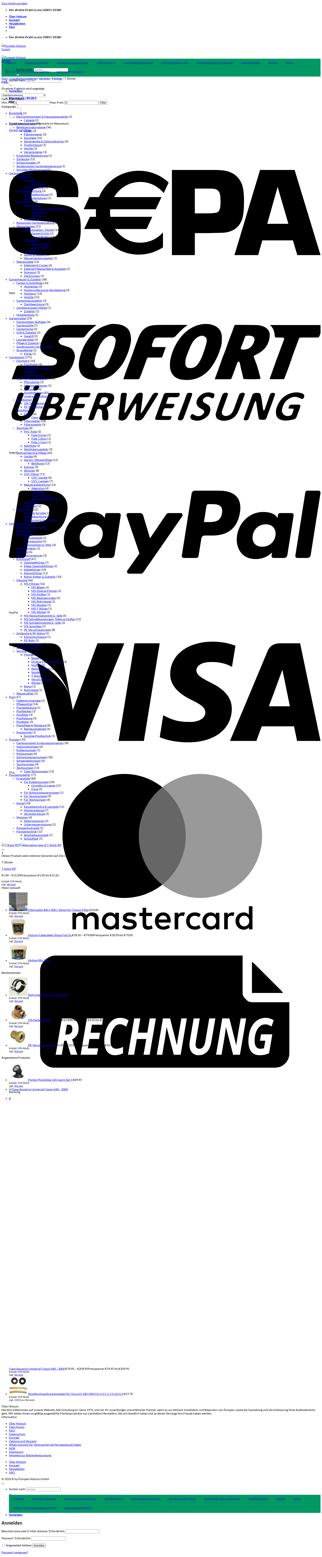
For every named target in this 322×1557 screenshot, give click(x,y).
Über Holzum (18, 16)
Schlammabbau (41, 495)
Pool (12, 697)
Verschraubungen (42, 679)
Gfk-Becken (31, 240)
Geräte (28, 456)
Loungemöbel (25, 339)
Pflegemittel (24, 704)
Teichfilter (22, 410)
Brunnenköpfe (33, 537)
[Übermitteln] (10, 85)
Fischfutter (31, 364)
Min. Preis (7, 102)
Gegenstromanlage (28, 700)
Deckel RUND (40, 237)
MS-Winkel (38, 612)
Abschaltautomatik (36, 835)
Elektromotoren (34, 821)
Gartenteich (16, 357)
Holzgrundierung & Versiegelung (44, 290)
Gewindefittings (34, 562)
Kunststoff (23, 559)
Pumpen (14, 739)
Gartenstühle (25, 325)
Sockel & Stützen (34, 254)
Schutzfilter (31, 838)
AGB (12, 1448)
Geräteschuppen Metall (31, 307)
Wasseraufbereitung (37, 484)
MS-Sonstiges (33, 626)
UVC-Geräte (39, 477)
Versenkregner (33, 152)
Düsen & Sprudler (35, 513)
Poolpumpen (24, 753)
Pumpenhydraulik (27, 828)
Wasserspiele (24, 261)
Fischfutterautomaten (38, 368)
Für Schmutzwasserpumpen (41, 792)
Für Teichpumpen (35, 799)
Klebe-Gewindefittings (38, 566)
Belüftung (37, 463)
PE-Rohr (29, 640)
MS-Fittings (31, 583)
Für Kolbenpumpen (36, 782)
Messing (21, 580)
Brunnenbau (24, 534)
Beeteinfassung (34, 187)
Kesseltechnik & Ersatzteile (41, 806)
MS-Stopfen (39, 605)
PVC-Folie (30, 431)
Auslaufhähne (25, 530)
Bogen (35, 658)
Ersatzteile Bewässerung (32, 155)
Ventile (28, 148)
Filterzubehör (32, 424)
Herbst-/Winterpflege (38, 460)
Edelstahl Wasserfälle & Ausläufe (45, 268)
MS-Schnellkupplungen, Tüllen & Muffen (49, 619)
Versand (11, 884)
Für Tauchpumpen (35, 796)
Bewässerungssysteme (30, 127)
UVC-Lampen (40, 481)
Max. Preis (56, 102)
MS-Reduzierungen (43, 598)
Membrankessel (34, 810)
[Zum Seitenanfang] (2, 1483)
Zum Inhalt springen (14, 3)
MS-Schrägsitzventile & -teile (42, 622)
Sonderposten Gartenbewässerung (38, 166)
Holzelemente (25, 314)
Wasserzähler (25, 693)
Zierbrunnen (32, 276)
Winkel (35, 683)
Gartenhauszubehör (29, 300)
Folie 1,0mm (39, 438)
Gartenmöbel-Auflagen (31, 322)
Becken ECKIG (40, 244)
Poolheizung (24, 718)
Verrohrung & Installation (40, 520)
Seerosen (30, 389)
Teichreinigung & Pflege (31, 452)
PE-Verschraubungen (37, 629)
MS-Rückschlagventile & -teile (43, 615)
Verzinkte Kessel (34, 813)
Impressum (16, 1451)
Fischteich (22, 360)
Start (4, 78)
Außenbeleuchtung (36, 194)
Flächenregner (33, 134)
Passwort (16, 1538)
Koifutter (30, 371)
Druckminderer (26, 548)
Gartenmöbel (17, 318)
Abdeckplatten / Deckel (39, 230)
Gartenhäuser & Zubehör (25, 279)
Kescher (29, 467)
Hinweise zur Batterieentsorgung (30, 1455)
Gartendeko (24, 201)
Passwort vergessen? (14, 1552)
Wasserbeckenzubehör (38, 258)
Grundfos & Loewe (43, 785)
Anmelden (39, 1545)
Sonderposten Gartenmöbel (34, 346)
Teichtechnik (24, 509)
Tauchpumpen (25, 764)
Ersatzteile (23, 778)
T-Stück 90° (8, 868)
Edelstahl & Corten (36, 265)
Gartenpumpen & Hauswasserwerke (39, 743)
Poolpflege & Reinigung (31, 725)
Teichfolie (22, 428)
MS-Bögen (38, 587)
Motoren (22, 817)
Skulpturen (38, 212)
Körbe (28, 353)
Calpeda (29, 120)
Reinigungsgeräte (35, 729)
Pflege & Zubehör (27, 343)
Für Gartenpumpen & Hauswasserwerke (42, 116)
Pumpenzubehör (19, 775)
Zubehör (29, 311)
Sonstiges (30, 138)
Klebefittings (32, 569)
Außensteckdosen (35, 198)
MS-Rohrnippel (41, 601)
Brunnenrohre (33, 541)
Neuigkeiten (17, 23)
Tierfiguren (38, 215)
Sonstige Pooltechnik (37, 736)
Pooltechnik (24, 732)
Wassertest (31, 502)
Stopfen (36, 672)
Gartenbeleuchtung (29, 191)
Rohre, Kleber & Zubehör (40, 576)
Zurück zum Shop (20, 130)
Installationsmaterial (23, 78)
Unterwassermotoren (38, 824)
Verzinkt (44, 78)
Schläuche (22, 159)
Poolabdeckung (26, 707)
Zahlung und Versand (22, 1441)
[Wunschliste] (2, 849)
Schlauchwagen (26, 162)
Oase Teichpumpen (36, 771)
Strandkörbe (24, 350)
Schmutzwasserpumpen (31, 757)
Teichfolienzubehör (36, 449)
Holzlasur (30, 293)
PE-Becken (31, 251)
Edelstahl (22, 552)
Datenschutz (17, 1434)
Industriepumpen (27, 746)
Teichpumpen (25, 767)
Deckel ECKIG (40, 233)
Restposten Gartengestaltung (35, 222)
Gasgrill (29, 336)
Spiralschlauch (33, 644)
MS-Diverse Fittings (44, 591)
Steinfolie (30, 445)
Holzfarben (31, 286)
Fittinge (57, 78)
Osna (34, 789)
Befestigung (39, 184)
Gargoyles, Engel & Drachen (49, 208)
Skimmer (29, 470)
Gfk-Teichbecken (34, 403)
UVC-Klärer (31, 474)
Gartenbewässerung (22, 123)
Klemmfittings (33, 573)
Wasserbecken (25, 226)
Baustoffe (30, 180)
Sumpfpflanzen (33, 392)
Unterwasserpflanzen (38, 396)
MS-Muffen (38, 594)
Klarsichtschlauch (35, 637)
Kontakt (14, 20)
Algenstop (38, 488)
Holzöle (29, 297)
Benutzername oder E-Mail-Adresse (32, 1531)
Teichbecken (24, 399)
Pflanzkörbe (32, 382)
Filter (103, 102)
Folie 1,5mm (39, 442)
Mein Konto (16, 1427)
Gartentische (24, 329)
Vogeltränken (32, 219)
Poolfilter (22, 714)
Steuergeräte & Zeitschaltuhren (44, 141)
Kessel (20, 803)
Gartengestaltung (20, 173)
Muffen (36, 665)
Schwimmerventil (27, 647)
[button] (16, 91)
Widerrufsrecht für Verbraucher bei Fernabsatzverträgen (45, 1444)
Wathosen (30, 506)
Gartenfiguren (33, 205)
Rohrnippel (31, 690)
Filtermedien (32, 421)
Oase (34, 417)
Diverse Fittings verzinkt (47, 661)
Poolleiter (22, 721)
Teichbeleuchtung (35, 516)
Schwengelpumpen (28, 760)
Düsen (28, 130)
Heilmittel (37, 491)
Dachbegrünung (34, 304)
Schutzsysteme (33, 375)
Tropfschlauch (33, 145)
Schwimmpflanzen (35, 385)
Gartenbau (23, 176)
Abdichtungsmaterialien (31, 527)
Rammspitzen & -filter (38, 545)
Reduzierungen (41, 668)
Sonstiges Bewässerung (31, 169)
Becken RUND (40, 247)
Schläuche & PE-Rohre (30, 633)
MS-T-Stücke (39, 608)
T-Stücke (36, 675)
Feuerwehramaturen (29, 555)
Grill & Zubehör (26, 332)
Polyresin (30, 272)
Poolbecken (23, 711)
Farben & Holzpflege (29, 283)
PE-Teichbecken (34, 406)
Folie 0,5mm (39, 435)
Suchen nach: (17, 80)
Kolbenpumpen (26, 750)
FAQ (12, 27)
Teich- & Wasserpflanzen (32, 378)
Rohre (28, 686)
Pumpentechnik (26, 831)
